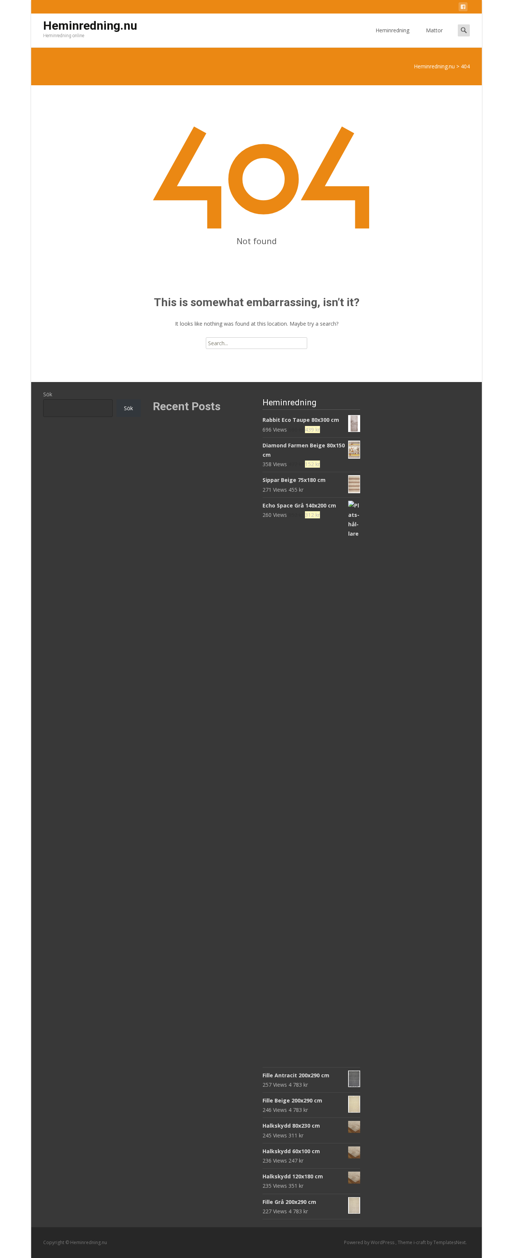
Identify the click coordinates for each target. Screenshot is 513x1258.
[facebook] (463, 8)
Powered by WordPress (369, 1242)
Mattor (434, 30)
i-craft (420, 1242)
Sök (47, 394)
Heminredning (392, 30)
